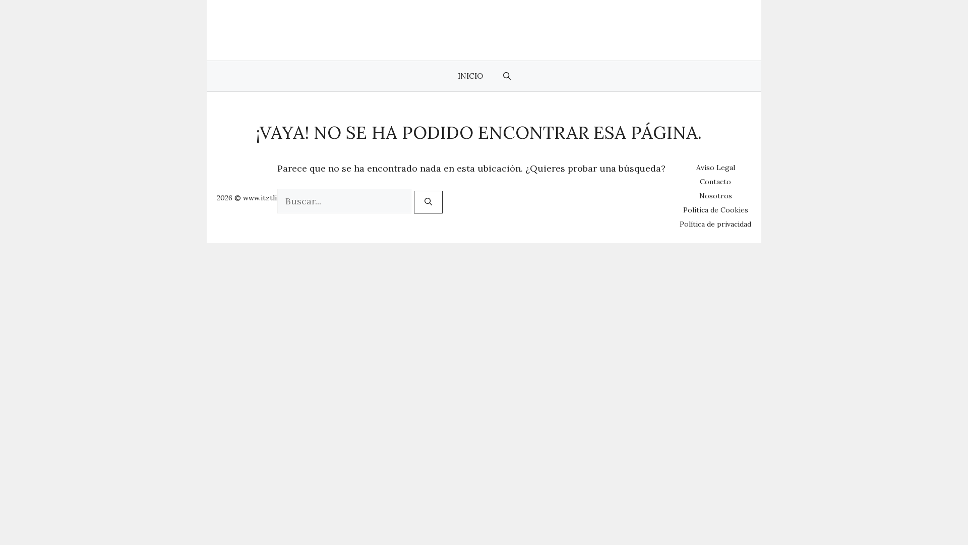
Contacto (715, 181)
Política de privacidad (715, 224)
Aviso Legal (715, 167)
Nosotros (715, 195)
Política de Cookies (715, 209)
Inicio (470, 76)
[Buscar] (428, 202)
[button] (507, 76)
